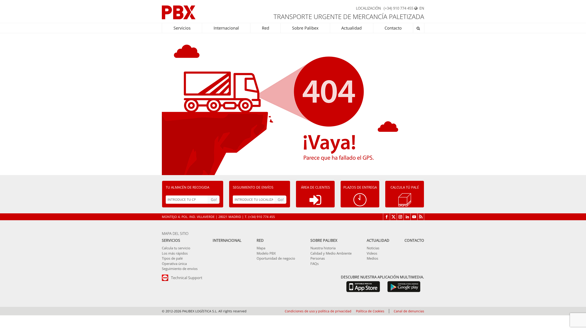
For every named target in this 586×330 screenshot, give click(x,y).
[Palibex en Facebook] (386, 216)
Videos (372, 253)
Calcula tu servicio (176, 248)
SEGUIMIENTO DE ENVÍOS (253, 187)
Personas (317, 258)
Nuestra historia (323, 248)
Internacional (227, 240)
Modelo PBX (266, 253)
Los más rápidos (175, 253)
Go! (214, 199)
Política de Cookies (370, 311)
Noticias (373, 248)
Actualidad (378, 240)
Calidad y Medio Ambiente (331, 253)
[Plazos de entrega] (360, 199)
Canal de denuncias (409, 311)
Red (260, 240)
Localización (368, 8)
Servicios (171, 240)
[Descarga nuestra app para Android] (404, 286)
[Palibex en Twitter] (393, 216)
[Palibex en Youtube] (413, 216)
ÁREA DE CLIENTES (315, 187)
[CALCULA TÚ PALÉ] (404, 199)
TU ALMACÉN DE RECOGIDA (187, 187)
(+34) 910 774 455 (398, 8)
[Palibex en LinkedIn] (407, 216)
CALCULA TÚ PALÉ (405, 187)
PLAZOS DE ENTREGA (360, 187)
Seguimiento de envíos (180, 268)
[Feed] (420, 216)
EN (421, 8)
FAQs (314, 263)
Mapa (261, 248)
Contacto (414, 240)
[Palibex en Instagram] (400, 216)
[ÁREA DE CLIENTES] (315, 200)
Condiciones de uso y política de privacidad (318, 311)
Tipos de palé (172, 258)
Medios (372, 258)
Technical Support (186, 277)
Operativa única (174, 263)
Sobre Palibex (323, 240)
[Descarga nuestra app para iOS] (363, 286)
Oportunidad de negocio (276, 258)
